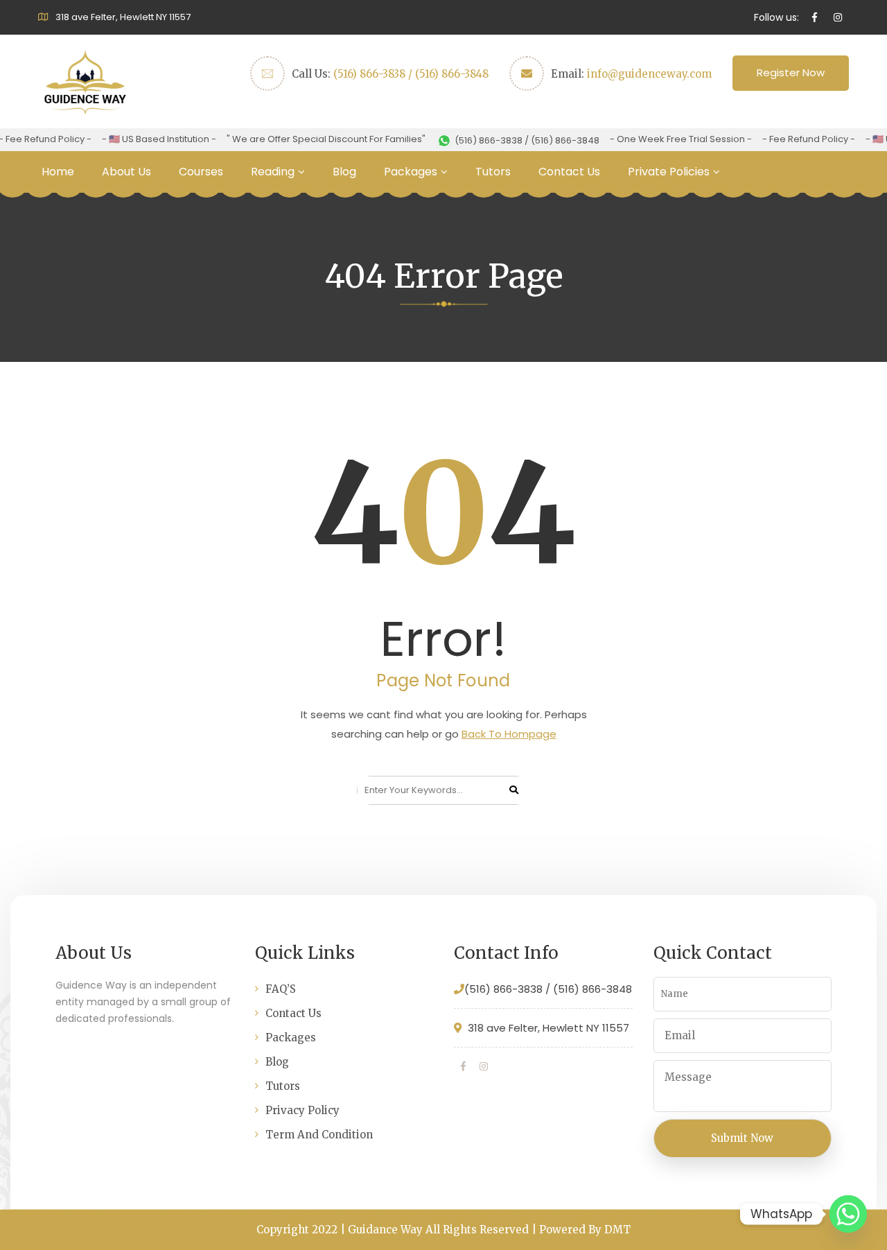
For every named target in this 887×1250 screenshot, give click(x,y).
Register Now (791, 72)
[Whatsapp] (848, 1214)
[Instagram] (484, 1066)
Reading (273, 172)
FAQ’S (280, 989)
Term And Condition (319, 1134)
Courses (201, 172)
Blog (344, 172)
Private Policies (669, 172)
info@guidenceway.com (649, 73)
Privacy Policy (302, 1110)
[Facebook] (463, 1066)
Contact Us (569, 172)
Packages (410, 172)
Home (58, 172)
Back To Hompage (509, 734)
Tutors (493, 172)
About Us (126, 172)
